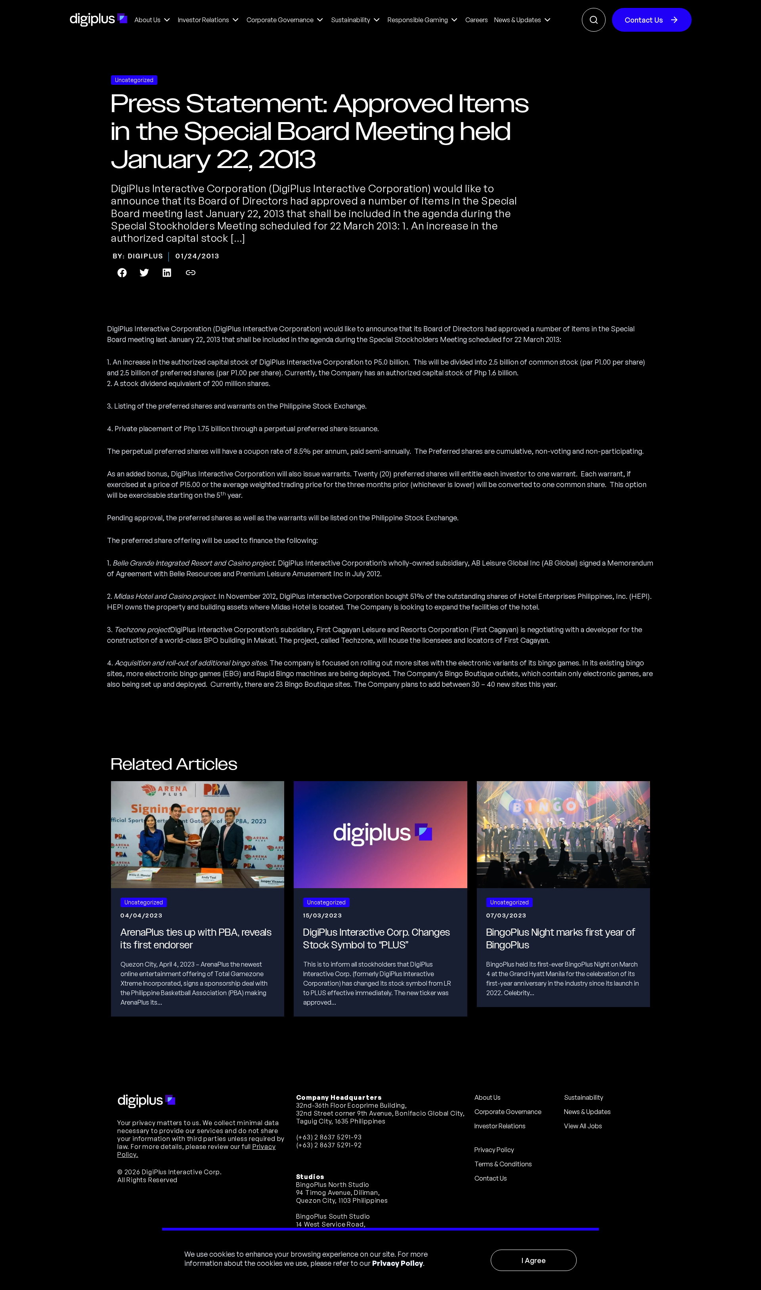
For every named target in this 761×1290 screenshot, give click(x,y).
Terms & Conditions (503, 1164)
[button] (122, 273)
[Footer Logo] (146, 1101)
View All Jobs (583, 1126)
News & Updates (587, 1112)
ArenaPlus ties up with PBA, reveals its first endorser (196, 939)
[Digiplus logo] (98, 20)
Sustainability (583, 1097)
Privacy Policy (397, 1263)
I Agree (534, 1260)
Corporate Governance (507, 1112)
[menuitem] (153, 20)
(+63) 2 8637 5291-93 (329, 1137)
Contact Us (644, 19)
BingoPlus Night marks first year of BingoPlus (561, 939)
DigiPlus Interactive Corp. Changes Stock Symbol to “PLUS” (376, 939)
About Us (487, 1097)
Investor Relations (500, 1126)
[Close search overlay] (594, 20)
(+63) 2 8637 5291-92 (329, 1145)
